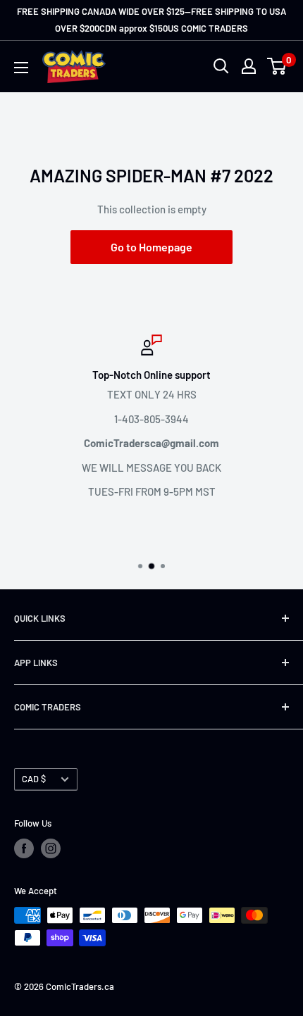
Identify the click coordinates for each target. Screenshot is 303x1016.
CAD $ (34, 778)
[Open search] (221, 66)
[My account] (249, 66)
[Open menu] (21, 67)
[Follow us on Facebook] (24, 848)
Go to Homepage (151, 246)
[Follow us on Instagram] (51, 848)
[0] (277, 66)
